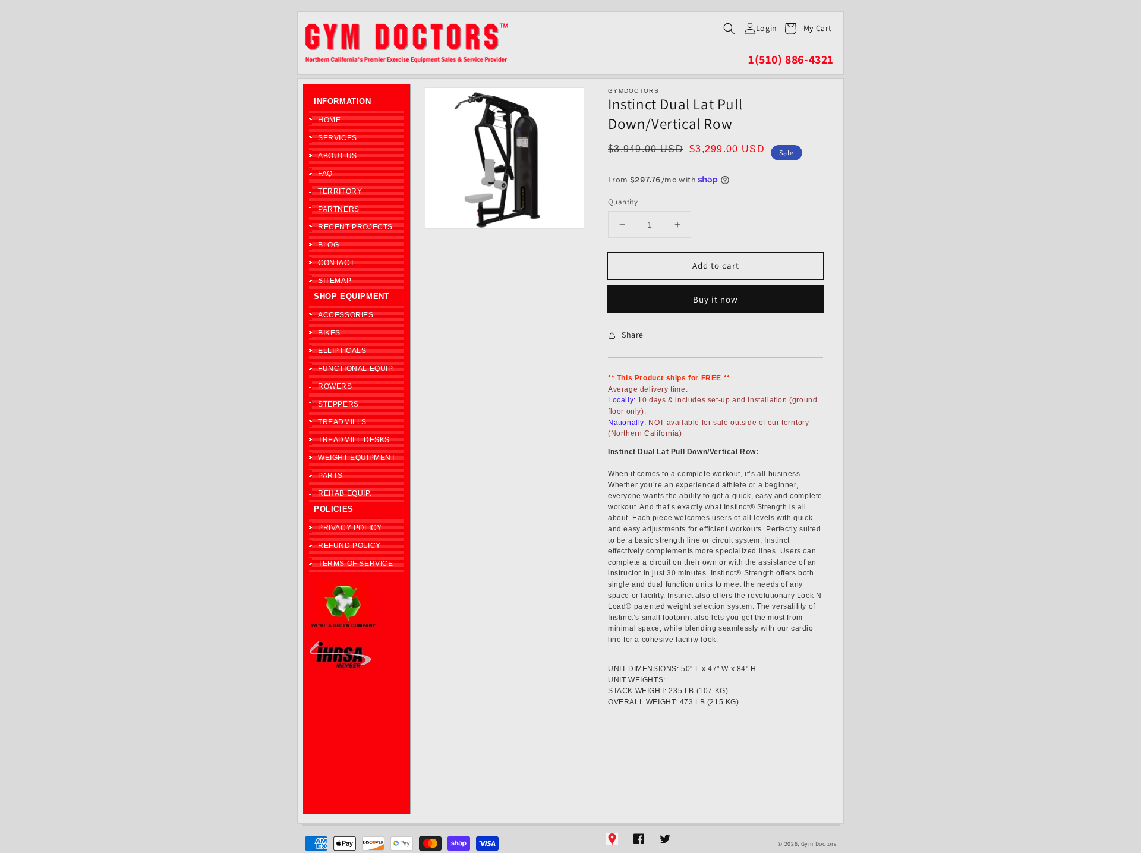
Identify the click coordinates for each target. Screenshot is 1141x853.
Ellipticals (342, 351)
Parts (330, 475)
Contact (336, 263)
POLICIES (334, 509)
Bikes (329, 333)
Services (337, 138)
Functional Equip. (356, 368)
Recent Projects (355, 227)
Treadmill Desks (354, 440)
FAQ (325, 173)
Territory (340, 191)
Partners (339, 209)
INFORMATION (342, 101)
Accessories (346, 315)
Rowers (335, 386)
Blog (328, 245)
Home (329, 120)
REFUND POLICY (349, 546)
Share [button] (633, 334)
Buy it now (715, 299)
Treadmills (342, 422)
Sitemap (334, 280)
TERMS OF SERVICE (355, 563)
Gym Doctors (819, 844)
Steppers (338, 404)
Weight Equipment (357, 458)
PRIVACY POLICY (350, 528)
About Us (337, 156)
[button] (729, 28)
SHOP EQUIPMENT (351, 296)
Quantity (623, 202)
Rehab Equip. (344, 493)
